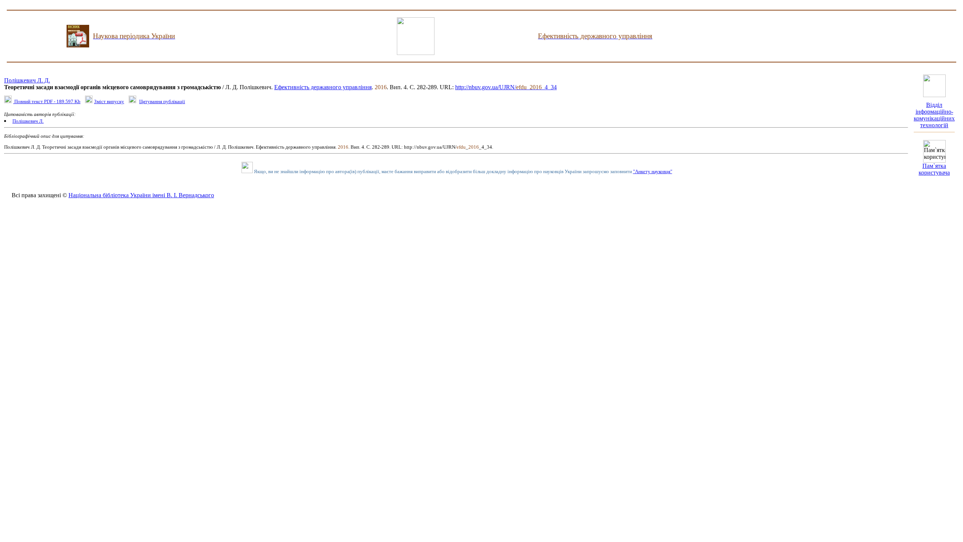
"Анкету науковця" (652, 171)
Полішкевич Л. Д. (27, 80)
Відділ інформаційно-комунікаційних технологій (934, 115)
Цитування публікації (162, 101)
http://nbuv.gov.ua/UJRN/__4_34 (506, 87)
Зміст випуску (109, 101)
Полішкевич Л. (28, 121)
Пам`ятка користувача (934, 169)
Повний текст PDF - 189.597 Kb (47, 101)
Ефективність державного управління (323, 87)
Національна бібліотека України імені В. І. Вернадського (141, 195)
